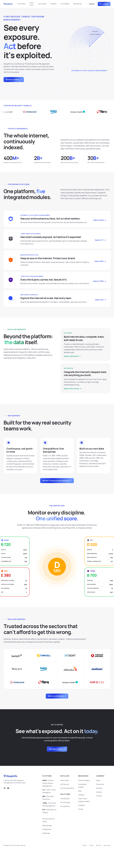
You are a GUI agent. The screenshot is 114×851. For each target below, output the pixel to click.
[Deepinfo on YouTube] (8, 788)
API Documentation (67, 788)
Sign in (91, 4)
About (98, 780)
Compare (81, 805)
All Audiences (65, 806)
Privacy (84, 845)
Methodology (47, 826)
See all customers (56, 696)
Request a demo (12, 79)
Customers (64, 4)
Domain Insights (84, 780)
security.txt (107, 845)
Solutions (42, 4)
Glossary (81, 795)
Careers (99, 792)
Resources (77, 4)
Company (100, 776)
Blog (79, 791)
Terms (91, 845)
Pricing (53, 4)
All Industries (64, 799)
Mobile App (46, 833)
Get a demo (103, 4)
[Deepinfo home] (8, 4)
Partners (99, 788)
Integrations (46, 829)
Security (98, 845)
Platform (21, 4)
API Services (64, 784)
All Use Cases (65, 802)
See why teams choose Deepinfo (55, 481)
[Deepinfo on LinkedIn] (5, 788)
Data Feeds (64, 780)
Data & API (32, 4)
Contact (99, 796)
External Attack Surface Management (48, 783)
